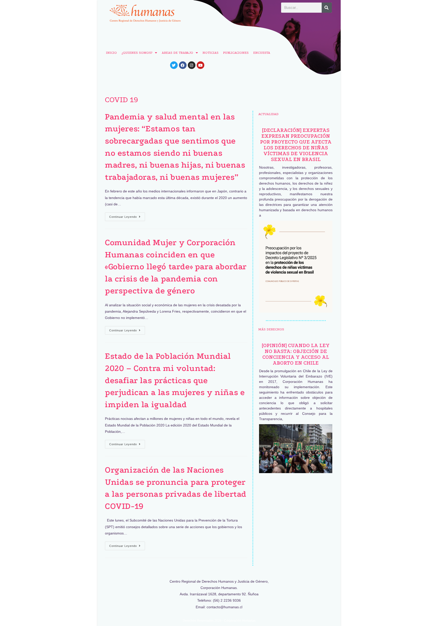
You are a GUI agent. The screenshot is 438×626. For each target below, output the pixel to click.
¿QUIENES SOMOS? (136, 53)
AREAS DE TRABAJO (177, 53)
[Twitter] (174, 65)
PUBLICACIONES (236, 53)
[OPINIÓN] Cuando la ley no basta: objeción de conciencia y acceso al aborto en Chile (296, 354)
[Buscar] (327, 8)
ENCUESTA (261, 53)
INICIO (111, 53)
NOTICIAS (210, 53)
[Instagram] (191, 65)
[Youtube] (200, 65)
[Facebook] (183, 65)
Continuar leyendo (127, 215)
